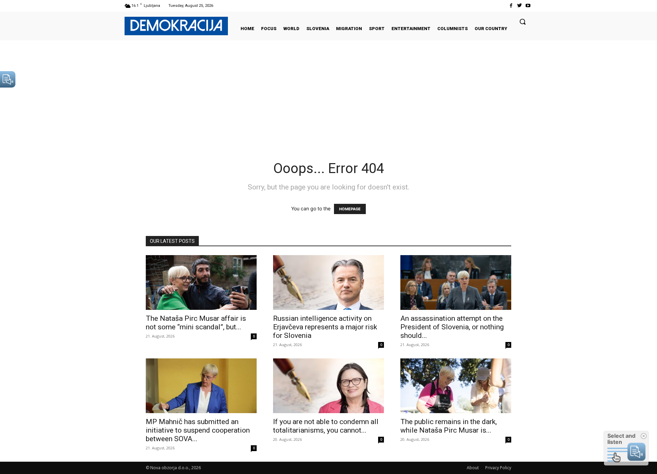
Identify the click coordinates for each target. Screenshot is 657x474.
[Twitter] (519, 5)
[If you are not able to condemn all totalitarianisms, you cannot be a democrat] (328, 385)
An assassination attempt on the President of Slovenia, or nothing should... (452, 327)
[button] (522, 21)
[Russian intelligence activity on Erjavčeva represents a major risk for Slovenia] (328, 282)
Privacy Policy (498, 468)
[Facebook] (510, 5)
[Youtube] (528, 5)
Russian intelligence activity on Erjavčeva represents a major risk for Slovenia (325, 327)
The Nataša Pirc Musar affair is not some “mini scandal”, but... (196, 322)
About (473, 468)
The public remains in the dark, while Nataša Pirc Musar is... (448, 426)
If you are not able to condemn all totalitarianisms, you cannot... (325, 426)
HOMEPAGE (350, 209)
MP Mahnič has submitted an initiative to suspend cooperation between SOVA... (198, 430)
